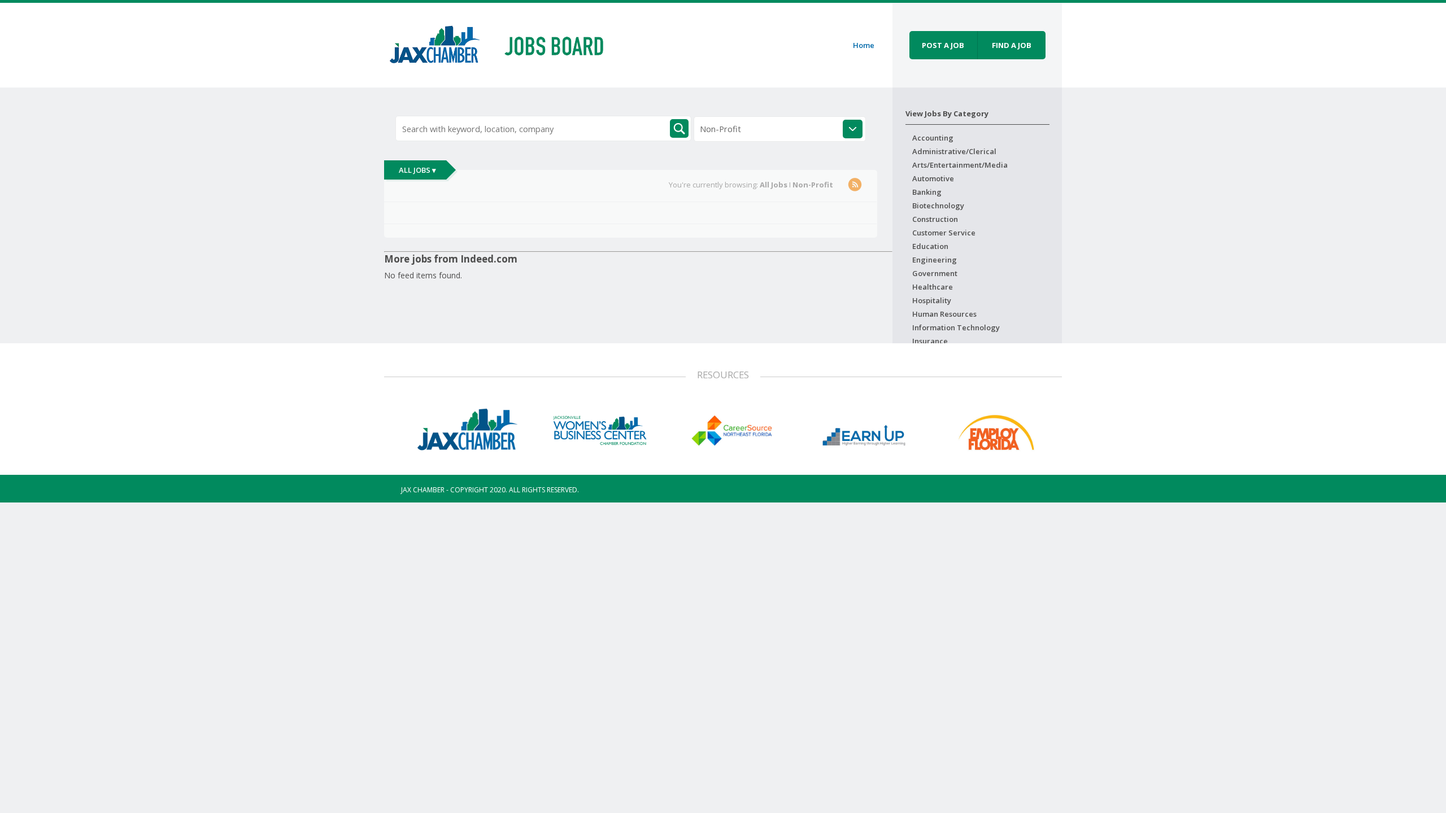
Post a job (943, 45)
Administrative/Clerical (954, 151)
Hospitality (931, 300)
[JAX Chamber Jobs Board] (504, 43)
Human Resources (944, 314)
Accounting (932, 138)
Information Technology (956, 327)
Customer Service (943, 233)
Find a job (1011, 45)
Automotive (933, 178)
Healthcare (932, 287)
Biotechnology (938, 205)
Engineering (934, 260)
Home (863, 45)
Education (930, 246)
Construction (935, 219)
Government (934, 273)
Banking (927, 192)
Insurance (930, 341)
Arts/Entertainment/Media (960, 165)
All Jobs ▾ (417, 170)
